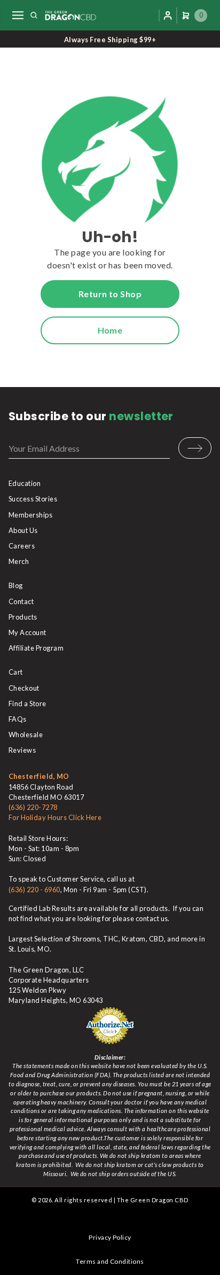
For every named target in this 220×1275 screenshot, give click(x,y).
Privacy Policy (110, 1237)
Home (110, 330)
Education (25, 483)
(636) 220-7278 (33, 807)
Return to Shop (110, 294)
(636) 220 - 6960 (34, 889)
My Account (27, 632)
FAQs (18, 719)
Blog (16, 585)
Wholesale (26, 734)
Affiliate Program (36, 648)
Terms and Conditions (110, 1261)
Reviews (22, 750)
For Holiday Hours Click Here (55, 817)
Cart (16, 672)
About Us (23, 530)
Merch (19, 561)
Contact (21, 601)
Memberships (30, 515)
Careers (22, 546)
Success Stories (33, 498)
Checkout (24, 688)
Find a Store (27, 703)
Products (23, 617)
